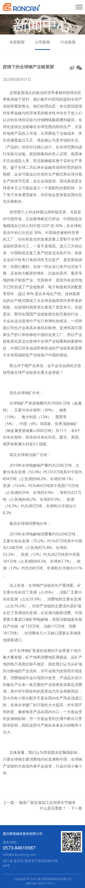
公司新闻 (42, 42)
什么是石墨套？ (53, 808)
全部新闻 (17, 42)
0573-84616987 (19, 848)
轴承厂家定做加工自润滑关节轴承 (47, 802)
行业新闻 (68, 42)
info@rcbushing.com (19, 854)
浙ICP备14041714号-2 (40, 883)
